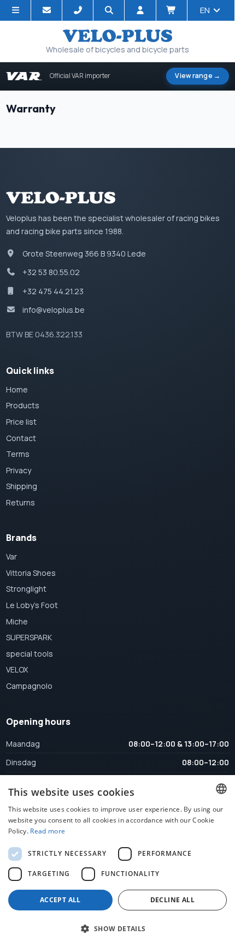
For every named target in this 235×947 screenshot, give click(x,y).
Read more (47, 831)
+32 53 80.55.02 (51, 272)
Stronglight (26, 588)
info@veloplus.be (53, 310)
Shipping (21, 486)
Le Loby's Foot (32, 605)
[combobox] (221, 788)
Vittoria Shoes (31, 573)
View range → (197, 75)
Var (11, 556)
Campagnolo (29, 686)
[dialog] (117, 861)
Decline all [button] (172, 899)
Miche (17, 621)
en (206, 10)
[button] (117, 928)
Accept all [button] (60, 899)
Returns (20, 502)
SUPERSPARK (29, 637)
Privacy (18, 470)
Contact (21, 438)
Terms (18, 454)
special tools (29, 653)
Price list (21, 421)
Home (17, 389)
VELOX (17, 669)
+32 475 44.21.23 (53, 291)
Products (22, 405)
